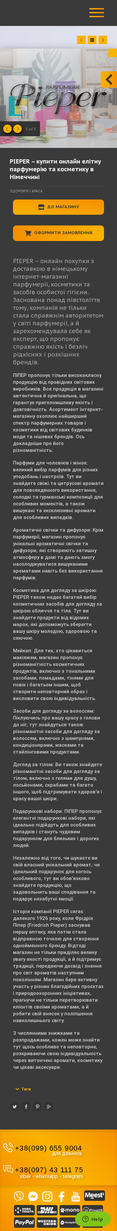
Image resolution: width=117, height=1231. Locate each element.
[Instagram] (47, 1196)
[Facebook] (61, 1196)
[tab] (58, 1089)
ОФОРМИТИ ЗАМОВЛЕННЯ (62, 232)
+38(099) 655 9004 (48, 1148)
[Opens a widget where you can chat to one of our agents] (92, 1220)
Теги (26, 1089)
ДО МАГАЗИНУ (62, 207)
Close (112, 53)
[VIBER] (18, 1196)
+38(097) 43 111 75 (49, 1170)
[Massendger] (32, 1196)
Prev (81, 40)
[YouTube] (75, 1196)
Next (102, 40)
